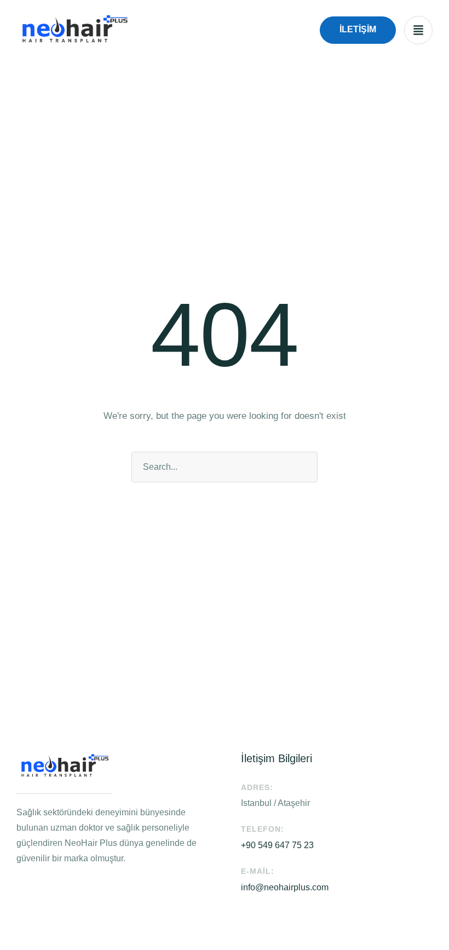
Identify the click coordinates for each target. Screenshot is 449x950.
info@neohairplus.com (285, 887)
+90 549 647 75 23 (277, 845)
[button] (358, 30)
